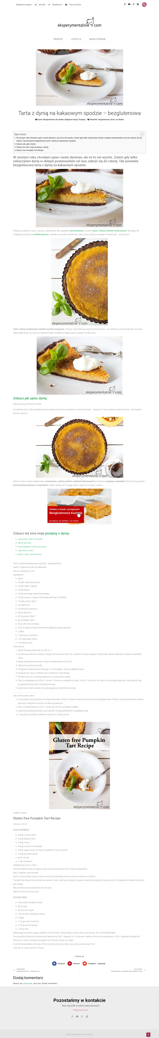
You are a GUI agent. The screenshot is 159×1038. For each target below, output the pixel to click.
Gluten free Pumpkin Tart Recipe (30, 150)
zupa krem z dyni (25, 550)
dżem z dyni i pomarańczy (30, 554)
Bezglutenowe (98, 39)
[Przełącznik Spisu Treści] (140, 134)
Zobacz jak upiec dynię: (26, 144)
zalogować (27, 983)
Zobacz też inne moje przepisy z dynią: (32, 147)
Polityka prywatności (80, 1010)
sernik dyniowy (76, 230)
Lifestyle (76, 39)
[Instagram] (133, 4)
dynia (112, 119)
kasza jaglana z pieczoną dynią (32, 546)
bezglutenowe (104, 119)
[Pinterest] (138, 4)
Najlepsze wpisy (71, 119)
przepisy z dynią (57, 533)
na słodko (120, 119)
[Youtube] (129, 4)
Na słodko (60, 119)
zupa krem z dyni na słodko (30, 539)
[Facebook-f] (125, 4)
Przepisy (58, 39)
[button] (144, 4)
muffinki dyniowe (41, 234)
